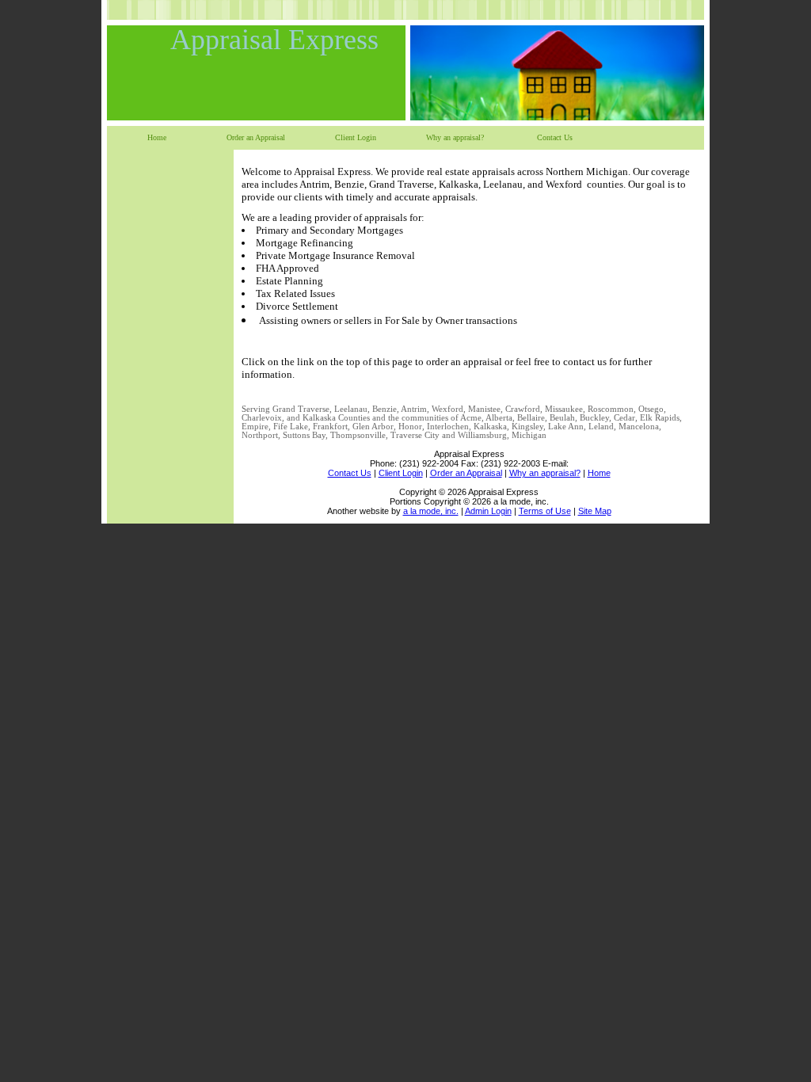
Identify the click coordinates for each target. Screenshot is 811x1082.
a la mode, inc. (431, 511)
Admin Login (488, 511)
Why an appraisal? (455, 137)
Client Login (355, 137)
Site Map (594, 511)
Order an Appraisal (256, 137)
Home (156, 137)
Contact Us (555, 137)
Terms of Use (545, 511)
